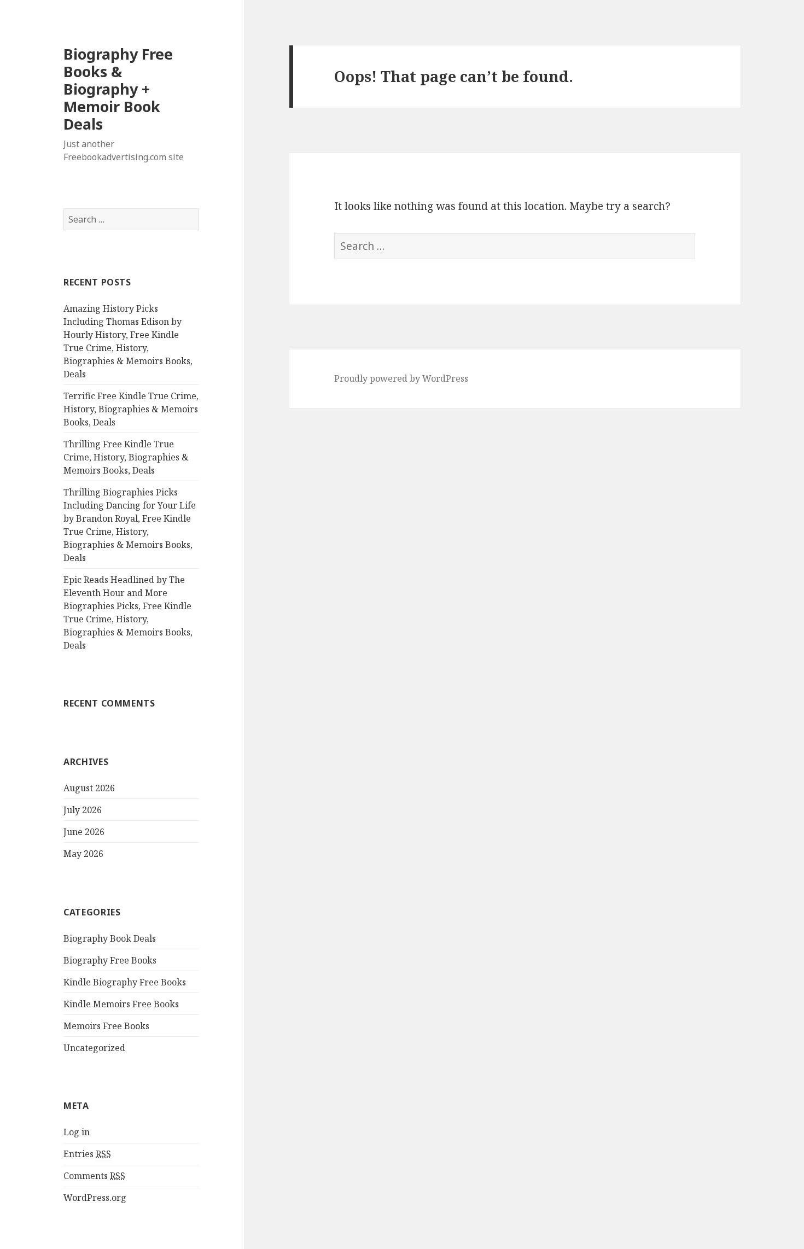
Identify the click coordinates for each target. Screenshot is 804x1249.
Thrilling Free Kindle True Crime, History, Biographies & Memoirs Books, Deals (126, 457)
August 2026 (89, 788)
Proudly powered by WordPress (401, 378)
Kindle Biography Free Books (124, 982)
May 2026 (83, 854)
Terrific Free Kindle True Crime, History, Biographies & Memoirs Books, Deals (131, 409)
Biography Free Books (109, 960)
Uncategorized (94, 1048)
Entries (87, 1154)
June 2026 (83, 832)
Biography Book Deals (109, 938)
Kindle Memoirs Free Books (121, 1004)
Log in (76, 1132)
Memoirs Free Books (106, 1026)
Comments (94, 1176)
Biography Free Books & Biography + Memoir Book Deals (118, 89)
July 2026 (82, 810)
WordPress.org (94, 1198)
